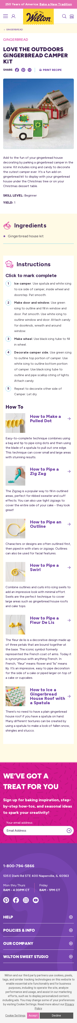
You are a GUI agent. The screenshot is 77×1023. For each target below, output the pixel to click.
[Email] (30, 70)
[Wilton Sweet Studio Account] (13, 16)
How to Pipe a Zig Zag (44, 471)
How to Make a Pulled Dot (45, 418)
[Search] (64, 16)
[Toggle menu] (5, 16)
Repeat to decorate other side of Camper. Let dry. (38, 391)
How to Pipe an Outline (45, 524)
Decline (56, 1015)
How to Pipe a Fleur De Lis (44, 620)
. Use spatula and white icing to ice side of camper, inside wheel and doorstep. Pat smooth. (42, 289)
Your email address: (19, 823)
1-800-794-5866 (18, 865)
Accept (33, 1015)
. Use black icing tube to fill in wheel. (42, 341)
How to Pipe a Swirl (44, 567)
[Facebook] (17, 70)
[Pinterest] (23, 70)
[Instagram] (26, 900)
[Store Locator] (71, 16)
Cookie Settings (15, 1015)
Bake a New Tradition (55, 4)
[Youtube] (36, 900)
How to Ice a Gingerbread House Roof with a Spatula (47, 696)
